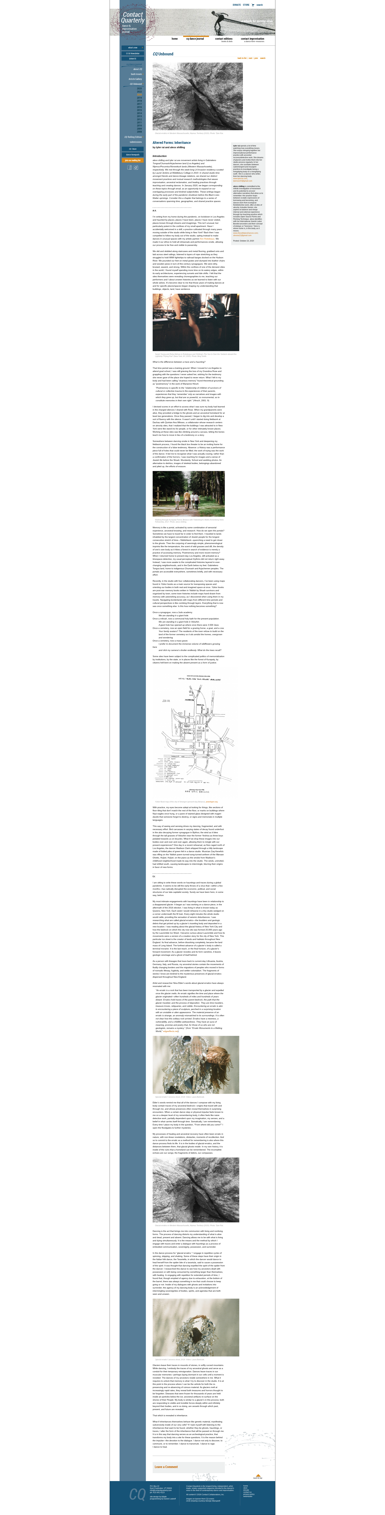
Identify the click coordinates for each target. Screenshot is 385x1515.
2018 (139, 101)
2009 (139, 128)
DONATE (237, 4)
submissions (136, 142)
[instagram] (136, 169)
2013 (139, 116)
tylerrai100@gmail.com (242, 181)
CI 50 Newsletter (132, 53)
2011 (139, 122)
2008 (139, 131)
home (175, 38)
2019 (139, 98)
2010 (139, 125)
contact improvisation (252, 39)
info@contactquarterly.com (161, 1490)
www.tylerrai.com (240, 178)
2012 (139, 119)
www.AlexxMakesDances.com (245, 233)
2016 (139, 107)
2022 (139, 91)
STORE (246, 4)
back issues (136, 74)
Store (132, 148)
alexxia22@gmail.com (242, 235)
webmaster (247, 1496)
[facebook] (129, 169)
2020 (139, 94)
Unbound (136, 84)
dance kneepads (132, 154)
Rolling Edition (133, 137)
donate (246, 1490)
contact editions (224, 39)
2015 (139, 110)
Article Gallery (135, 79)
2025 (139, 88)
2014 (139, 113)
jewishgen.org (212, 802)
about (137, 69)
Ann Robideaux (207, 239)
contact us (247, 1492)
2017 (139, 104)
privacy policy (248, 1494)
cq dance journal (195, 38)
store (245, 1488)
